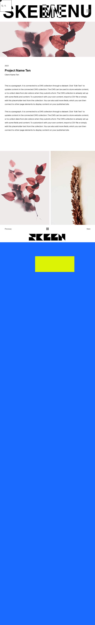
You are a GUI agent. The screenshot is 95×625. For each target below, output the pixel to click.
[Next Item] (91, 188)
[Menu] (67, 11)
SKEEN (32, 11)
